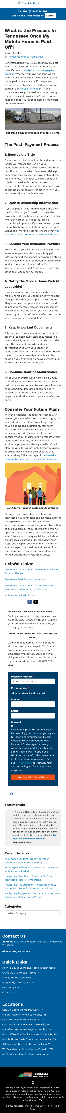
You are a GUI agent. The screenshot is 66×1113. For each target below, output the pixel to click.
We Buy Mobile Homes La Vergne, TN (24, 1014)
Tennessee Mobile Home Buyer (26, 56)
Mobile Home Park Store (19, 595)
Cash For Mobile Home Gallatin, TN (23, 1019)
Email (15, 710)
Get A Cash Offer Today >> (28, 15)
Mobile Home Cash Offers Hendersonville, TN (29, 1039)
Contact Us (9, 992)
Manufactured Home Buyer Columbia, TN (26, 1029)
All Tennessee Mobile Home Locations (25, 1054)
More (49, 15)
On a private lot (23, 693)
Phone (15, 699)
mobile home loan (30, 88)
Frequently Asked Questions (19, 982)
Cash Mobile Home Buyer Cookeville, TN (26, 1024)
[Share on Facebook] (29, 602)
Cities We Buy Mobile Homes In (20, 972)
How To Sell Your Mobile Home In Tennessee (28, 967)
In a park (40, 693)
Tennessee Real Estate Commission (26, 579)
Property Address (22, 676)
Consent (16, 722)
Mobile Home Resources (16, 977)
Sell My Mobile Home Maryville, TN (22, 1009)
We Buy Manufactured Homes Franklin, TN (27, 1049)
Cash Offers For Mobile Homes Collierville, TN (29, 1034)
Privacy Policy (24, 762)
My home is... (20, 688)
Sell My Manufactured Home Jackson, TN (27, 1044)
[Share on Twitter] (35, 602)
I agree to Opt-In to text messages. (32, 729)
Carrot (33, 1109)
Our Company (10, 987)
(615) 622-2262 (38, 11)
